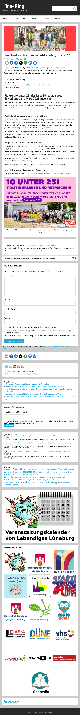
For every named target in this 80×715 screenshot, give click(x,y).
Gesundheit (17, 472)
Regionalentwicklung (35, 480)
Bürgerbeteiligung (39, 258)
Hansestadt (28, 471)
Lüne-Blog (13, 6)
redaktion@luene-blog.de (40, 245)
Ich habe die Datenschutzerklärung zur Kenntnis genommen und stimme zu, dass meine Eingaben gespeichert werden (40, 331)
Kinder (70, 472)
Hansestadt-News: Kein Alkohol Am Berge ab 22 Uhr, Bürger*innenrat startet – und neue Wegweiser (37, 452)
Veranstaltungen (50, 482)
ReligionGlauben (47, 480)
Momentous (49, 712)
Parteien (52, 258)
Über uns (57, 19)
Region (15, 19)
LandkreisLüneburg (30, 474)
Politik (24, 19)
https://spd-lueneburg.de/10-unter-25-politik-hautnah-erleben (31, 85)
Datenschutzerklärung (11, 701)
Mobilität (9, 477)
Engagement (36, 19)
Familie (54, 469)
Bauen (16, 469)
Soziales (8, 482)
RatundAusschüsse (13, 479)
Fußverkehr (71, 469)
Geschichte (8, 472)
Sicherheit (68, 480)
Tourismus (36, 483)
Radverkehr (60, 477)
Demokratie (41, 469)
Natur (29, 477)
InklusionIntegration (54, 472)
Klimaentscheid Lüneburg (12, 443)
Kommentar (9, 276)
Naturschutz (35, 477)
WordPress (37, 712)
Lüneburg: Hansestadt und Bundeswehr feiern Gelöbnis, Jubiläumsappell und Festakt (34, 394)
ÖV (20, 485)
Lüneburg (5, 19)
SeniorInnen (60, 480)
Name (7, 300)
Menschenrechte (70, 475)
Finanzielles (63, 469)
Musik (17, 477)
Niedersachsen (44, 477)
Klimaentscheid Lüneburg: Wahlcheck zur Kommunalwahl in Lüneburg (36, 436)
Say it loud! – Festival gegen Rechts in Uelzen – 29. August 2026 (28, 384)
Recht (25, 480)
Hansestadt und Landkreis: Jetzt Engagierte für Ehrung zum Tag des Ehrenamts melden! (35, 386)
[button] (7, 63)
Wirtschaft (65, 482)
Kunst (19, 475)
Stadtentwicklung (22, 482)
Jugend (47, 258)
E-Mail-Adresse (10, 309)
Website (7, 318)
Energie (47, 469)
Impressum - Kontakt (11, 703)
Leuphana (52, 475)
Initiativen (41, 472)
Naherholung (23, 477)
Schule (54, 480)
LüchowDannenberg (60, 474)
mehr (46, 337)
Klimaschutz (10, 474)
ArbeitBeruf (8, 469)
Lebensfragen (44, 475)
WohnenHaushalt (11, 485)
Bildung (23, 469)
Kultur (47, 19)
